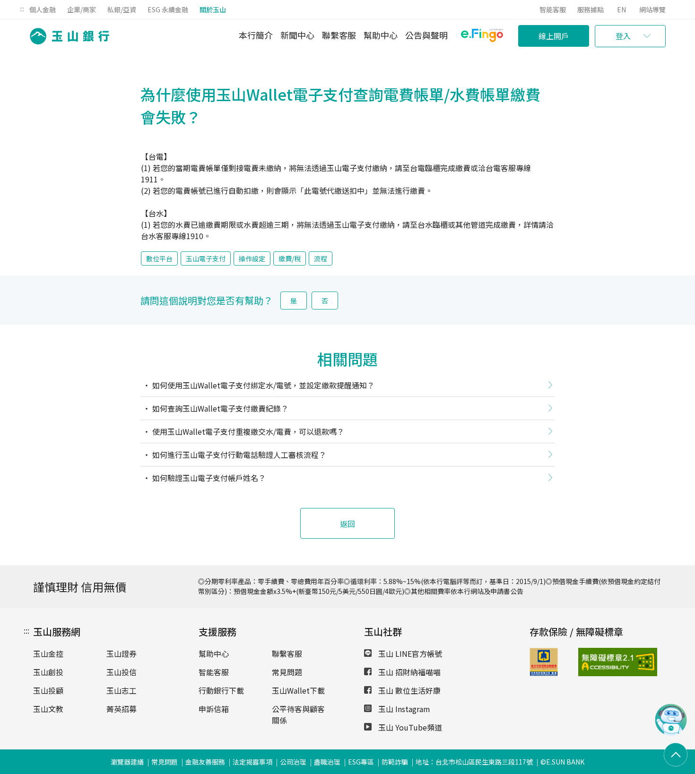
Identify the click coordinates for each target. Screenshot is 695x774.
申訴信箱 (214, 708)
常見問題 (287, 672)
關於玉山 (213, 9)
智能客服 (552, 9)
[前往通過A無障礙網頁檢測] (595, 662)
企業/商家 (81, 9)
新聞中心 (297, 35)
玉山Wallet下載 (298, 690)
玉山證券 (121, 653)
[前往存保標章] (544, 673)
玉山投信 (121, 672)
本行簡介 (256, 35)
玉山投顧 (48, 690)
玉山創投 (48, 672)
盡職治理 (327, 761)
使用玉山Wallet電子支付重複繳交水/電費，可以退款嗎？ (247, 431)
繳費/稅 (289, 258)
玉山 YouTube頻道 (409, 727)
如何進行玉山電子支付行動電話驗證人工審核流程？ (238, 454)
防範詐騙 (395, 761)
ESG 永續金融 (168, 9)
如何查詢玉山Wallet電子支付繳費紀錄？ (219, 408)
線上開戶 (554, 36)
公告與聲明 (426, 35)
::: (22, 8)
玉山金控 (48, 653)
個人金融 (42, 9)
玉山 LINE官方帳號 (409, 653)
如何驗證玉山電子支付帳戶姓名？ (208, 477)
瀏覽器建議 (127, 761)
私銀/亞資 (121, 9)
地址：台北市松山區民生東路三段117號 (474, 761)
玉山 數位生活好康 (408, 690)
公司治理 (293, 761)
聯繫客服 (339, 35)
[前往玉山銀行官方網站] (67, 36)
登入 (623, 36)
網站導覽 (652, 9)
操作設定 (252, 258)
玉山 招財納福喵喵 (408, 672)
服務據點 (590, 9)
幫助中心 (381, 35)
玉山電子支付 (206, 258)
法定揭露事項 (252, 761)
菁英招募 (121, 708)
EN (621, 9)
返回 (347, 523)
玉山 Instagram (403, 708)
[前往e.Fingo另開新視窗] (482, 36)
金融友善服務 (205, 761)
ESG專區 (361, 761)
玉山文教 (48, 708)
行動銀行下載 (221, 690)
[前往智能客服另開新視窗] (670, 733)
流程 (320, 258)
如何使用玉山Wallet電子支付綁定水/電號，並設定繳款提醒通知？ (262, 385)
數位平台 (159, 258)
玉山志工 (121, 690)
